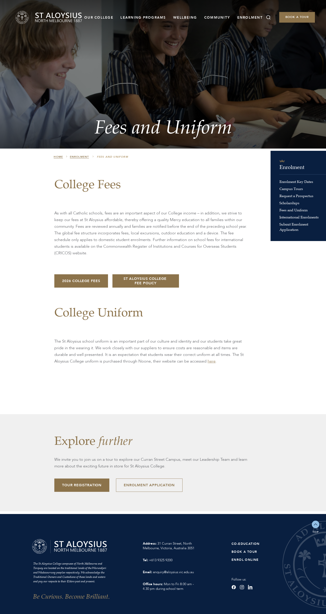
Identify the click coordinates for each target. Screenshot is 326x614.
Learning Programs (143, 17)
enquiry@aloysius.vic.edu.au (173, 572)
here (212, 361)
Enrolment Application (149, 485)
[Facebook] (234, 587)
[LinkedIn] (250, 587)
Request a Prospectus (296, 195)
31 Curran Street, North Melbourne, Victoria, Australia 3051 (168, 545)
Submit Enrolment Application (293, 227)
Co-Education (246, 544)
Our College (98, 17)
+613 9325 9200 (161, 560)
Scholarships (289, 202)
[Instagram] (242, 587)
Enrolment (250, 17)
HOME (58, 157)
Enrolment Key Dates (296, 181)
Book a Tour (297, 17)
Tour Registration (82, 485)
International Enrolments (299, 217)
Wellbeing (185, 17)
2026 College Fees (81, 281)
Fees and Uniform (293, 210)
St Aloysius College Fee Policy (146, 281)
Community (217, 17)
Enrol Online (245, 560)
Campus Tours (291, 188)
